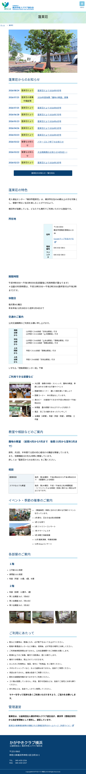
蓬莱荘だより (27, 90)
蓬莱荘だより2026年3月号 (49, 162)
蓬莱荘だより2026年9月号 (49, 90)
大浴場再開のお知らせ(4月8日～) (52, 152)
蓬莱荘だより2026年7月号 (49, 114)
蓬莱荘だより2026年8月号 (49, 108)
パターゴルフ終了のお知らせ (51, 142)
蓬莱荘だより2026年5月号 (49, 128)
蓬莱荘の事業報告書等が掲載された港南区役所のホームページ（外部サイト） (40, 725)
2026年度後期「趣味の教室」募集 (53, 97)
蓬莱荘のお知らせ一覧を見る (43, 173)
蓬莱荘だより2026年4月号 (49, 135)
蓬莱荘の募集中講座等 (27, 99)
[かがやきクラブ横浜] (18, 9)
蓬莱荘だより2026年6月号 (49, 121)
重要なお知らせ (27, 143)
